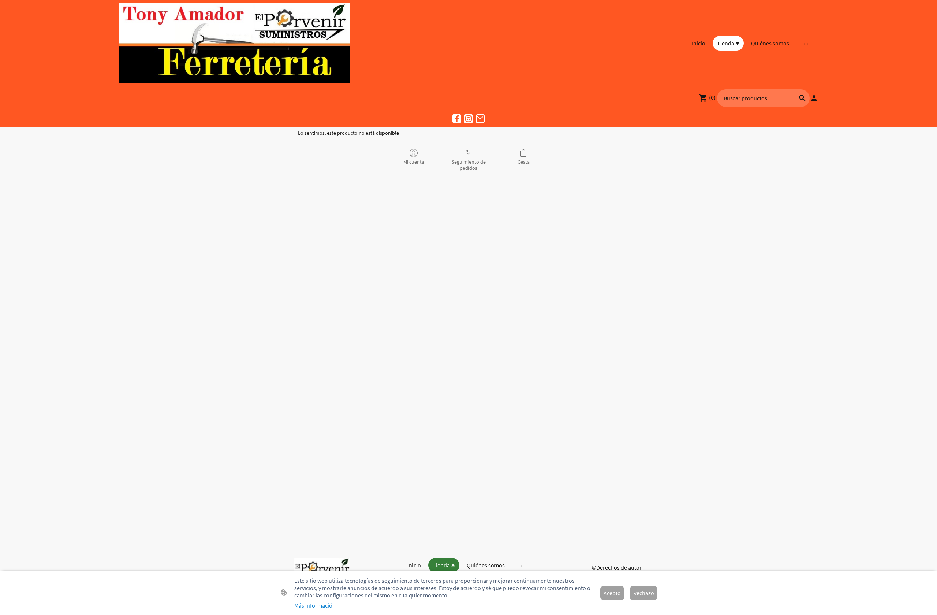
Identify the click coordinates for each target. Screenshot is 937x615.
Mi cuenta (413, 162)
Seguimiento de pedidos (469, 165)
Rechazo (643, 593)
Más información (315, 605)
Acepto (612, 593)
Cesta (524, 162)
